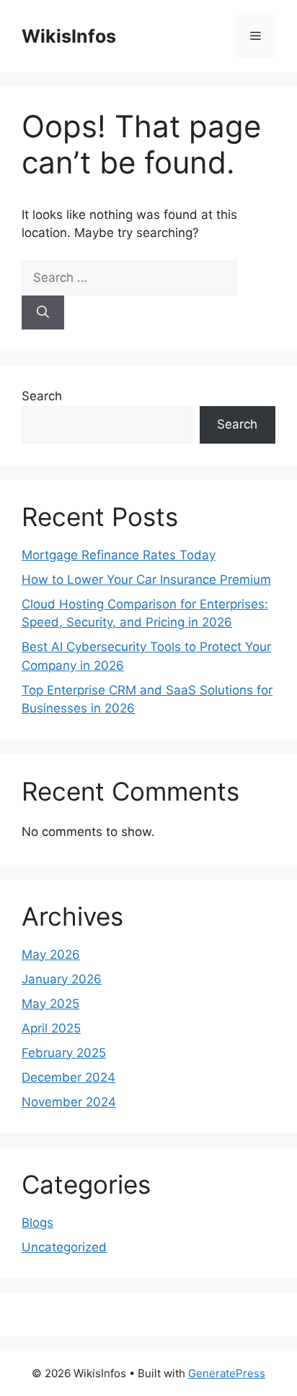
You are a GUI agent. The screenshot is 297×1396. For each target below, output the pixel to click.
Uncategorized (64, 1247)
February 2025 (64, 1053)
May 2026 (51, 954)
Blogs (37, 1222)
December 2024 (68, 1077)
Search (42, 396)
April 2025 (51, 1028)
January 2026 (62, 979)
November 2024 (69, 1102)
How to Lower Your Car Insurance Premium (146, 579)
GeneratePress (226, 1373)
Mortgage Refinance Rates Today (119, 555)
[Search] (43, 313)
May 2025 (50, 1003)
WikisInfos (69, 36)
